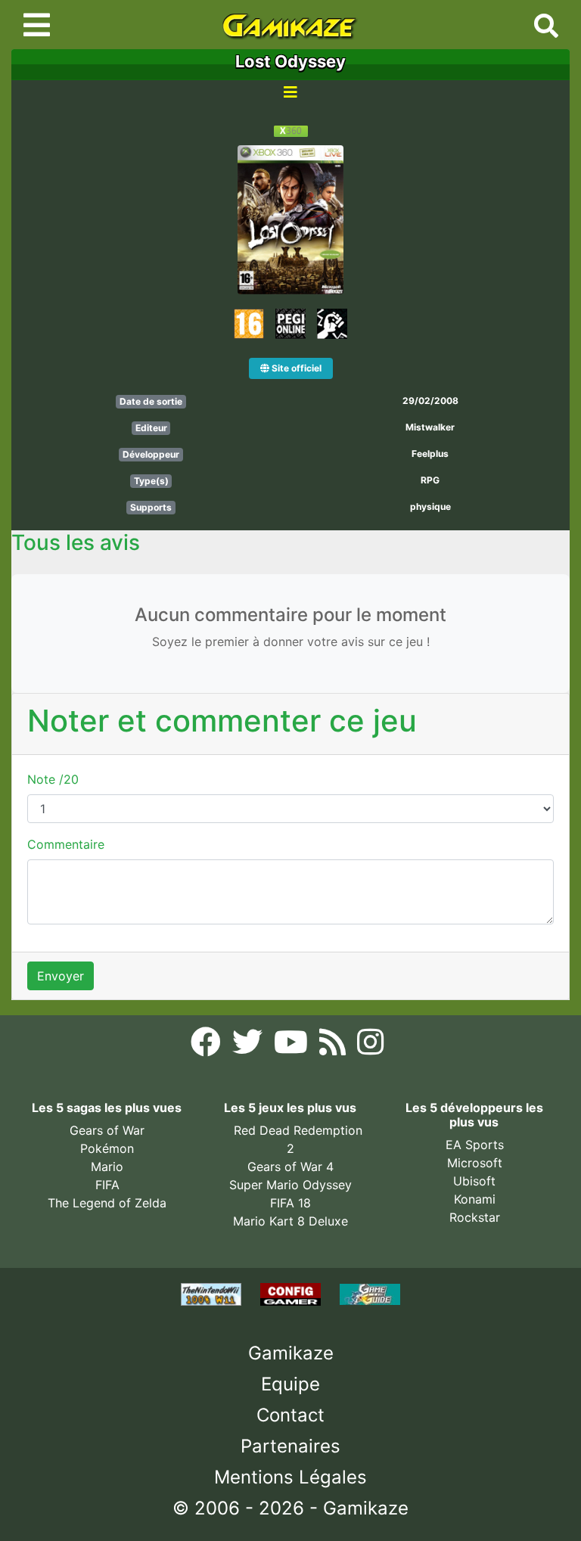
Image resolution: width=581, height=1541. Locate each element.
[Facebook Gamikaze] (208, 1046)
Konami (475, 1199)
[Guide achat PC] (292, 1293)
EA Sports (475, 1144)
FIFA (107, 1184)
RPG (430, 480)
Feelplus (430, 453)
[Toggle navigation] (36, 25)
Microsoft (474, 1162)
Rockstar (474, 1217)
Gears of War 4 (290, 1166)
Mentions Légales (290, 1477)
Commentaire (65, 844)
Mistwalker (430, 427)
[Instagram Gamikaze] (370, 1046)
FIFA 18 (290, 1202)
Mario (107, 1166)
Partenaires (290, 1446)
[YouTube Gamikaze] (293, 1046)
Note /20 (53, 779)
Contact (290, 1415)
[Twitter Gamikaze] (249, 1046)
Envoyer (60, 975)
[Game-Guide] (370, 1293)
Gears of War (107, 1130)
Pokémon (107, 1148)
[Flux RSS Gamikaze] (334, 1046)
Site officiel (295, 368)
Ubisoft (474, 1180)
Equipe (290, 1384)
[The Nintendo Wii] (213, 1293)
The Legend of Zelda (107, 1202)
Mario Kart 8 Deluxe (290, 1221)
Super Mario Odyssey (290, 1184)
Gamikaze (291, 1353)
